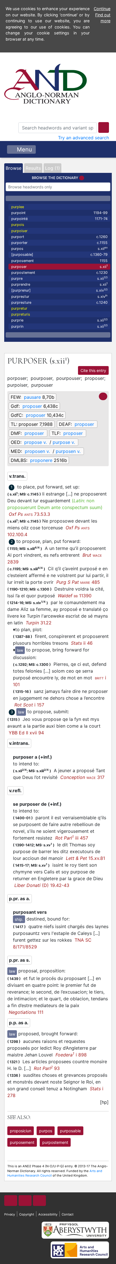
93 (47, 1068)
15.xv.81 (85, 858)
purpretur (19, 308)
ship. (19, 919)
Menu (23, 149)
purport (59, 237)
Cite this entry (93, 370)
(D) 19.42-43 (41, 885)
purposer (59, 266)
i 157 (29, 705)
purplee (17, 207)
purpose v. (64, 442)
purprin (59, 326)
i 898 (71, 1055)
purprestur (59, 296)
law (20, 650)
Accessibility (47, 1214)
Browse (13, 168)
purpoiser (19, 231)
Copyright (26, 1214)
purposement (59, 261)
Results (33, 168)
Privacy (9, 1214)
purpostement (59, 272)
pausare (32, 397)
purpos (59, 248)
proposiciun (20, 1130)
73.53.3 (29, 514)
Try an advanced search (83, 137)
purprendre (59, 284)
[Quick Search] (103, 127)
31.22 (39, 623)
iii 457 (71, 838)
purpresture (59, 302)
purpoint (59, 213)
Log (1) (52, 168)
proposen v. (37, 451)
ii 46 (82, 643)
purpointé (59, 219)
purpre (59, 278)
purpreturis (20, 314)
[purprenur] (59, 290)
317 (82, 777)
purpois (17, 225)
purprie (59, 320)
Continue (102, 8)
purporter (59, 243)
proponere (41, 460)
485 (78, 582)
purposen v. (68, 451)
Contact (67, 1214)
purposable (70, 1130)
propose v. (35, 442)
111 (26, 1012)
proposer (32, 406)
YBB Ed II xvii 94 (26, 733)
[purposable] (59, 254)
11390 (75, 595)
